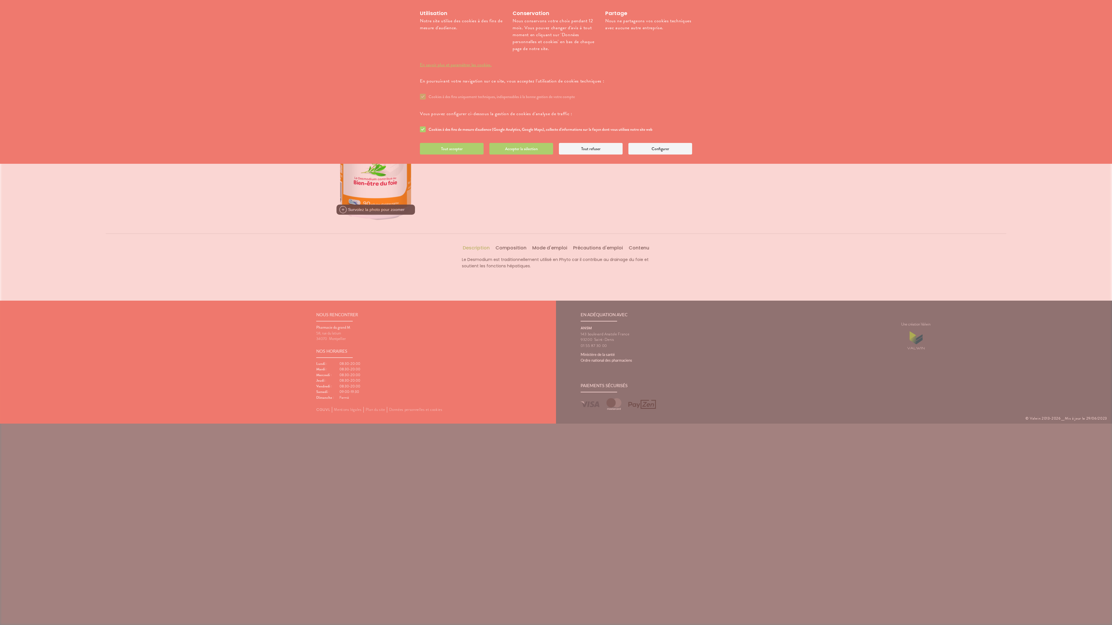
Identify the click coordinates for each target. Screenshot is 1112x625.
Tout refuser (591, 149)
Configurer (660, 149)
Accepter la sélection (521, 149)
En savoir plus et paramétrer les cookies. (456, 64)
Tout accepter (452, 149)
